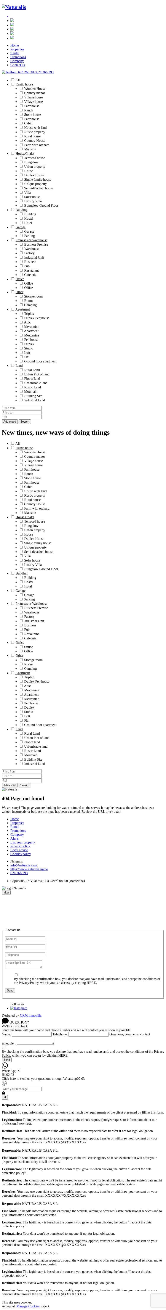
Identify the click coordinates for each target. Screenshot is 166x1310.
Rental (14, 53)
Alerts (14, 838)
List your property (22, 842)
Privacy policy (20, 846)
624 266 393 (19, 873)
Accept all (9, 1306)
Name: (6, 1034)
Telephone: (60, 1034)
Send (10, 990)
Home (14, 45)
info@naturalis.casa (23, 865)
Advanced (9, 421)
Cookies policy (20, 854)
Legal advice (19, 850)
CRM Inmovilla (31, 1015)
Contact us (17, 65)
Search (24, 421)
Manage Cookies (28, 1306)
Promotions (18, 57)
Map (6, 892)
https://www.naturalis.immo (29, 869)
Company (17, 61)
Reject (44, 1306)
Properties (17, 49)
